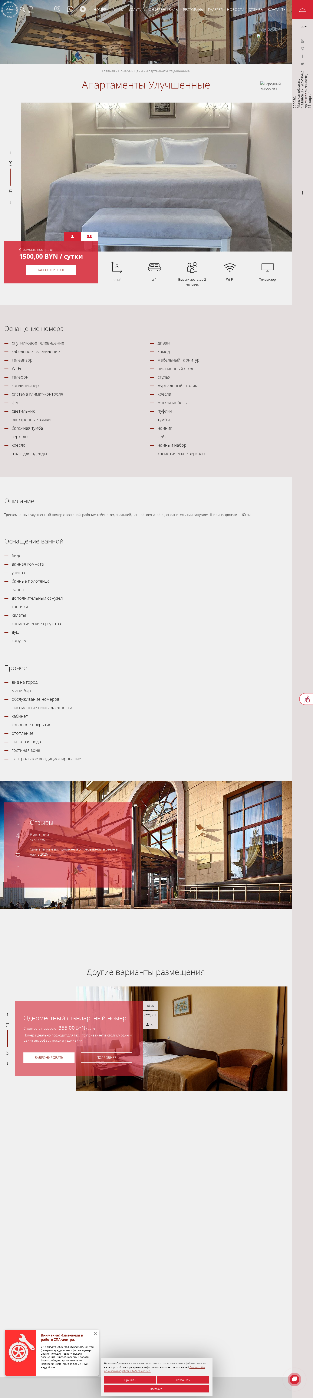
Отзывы (256, 9)
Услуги (135, 9)
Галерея (215, 9)
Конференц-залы (162, 9)
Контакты (277, 9)
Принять (129, 1380)
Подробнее (106, 1057)
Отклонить (183, 1380)
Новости (235, 9)
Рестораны (193, 9)
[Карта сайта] (31, 9)
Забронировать (51, 270)
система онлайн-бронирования (117, 922)
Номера (100, 9)
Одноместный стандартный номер (74, 1018)
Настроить (156, 1389)
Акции (118, 9)
